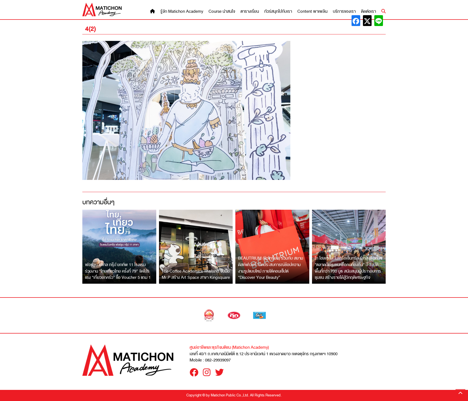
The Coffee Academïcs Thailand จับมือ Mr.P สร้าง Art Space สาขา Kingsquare (196, 274)
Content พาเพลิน (312, 11)
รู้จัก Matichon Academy (181, 11)
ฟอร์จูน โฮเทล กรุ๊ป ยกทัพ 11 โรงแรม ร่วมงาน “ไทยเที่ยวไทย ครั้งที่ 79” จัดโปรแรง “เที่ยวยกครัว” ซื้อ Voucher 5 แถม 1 (118, 271)
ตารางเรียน (249, 11)
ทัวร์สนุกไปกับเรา (278, 11)
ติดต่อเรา (368, 11)
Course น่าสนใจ (222, 11)
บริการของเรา (344, 11)
